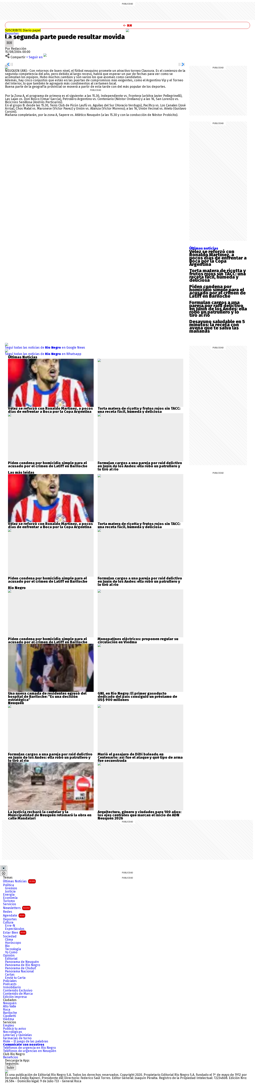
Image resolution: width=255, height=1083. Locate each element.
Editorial (11, 958)
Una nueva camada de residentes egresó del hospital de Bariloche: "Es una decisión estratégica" (47, 696)
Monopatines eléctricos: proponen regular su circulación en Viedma (138, 640)
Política (8, 885)
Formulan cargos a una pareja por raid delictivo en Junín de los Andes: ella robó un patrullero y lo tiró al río (218, 309)
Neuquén (10, 1003)
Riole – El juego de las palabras (25, 1041)
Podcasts (10, 984)
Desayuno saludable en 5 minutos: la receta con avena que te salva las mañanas (217, 326)
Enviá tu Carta (15, 977)
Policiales (10, 981)
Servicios (9, 904)
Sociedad (10, 936)
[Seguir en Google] (6, 67)
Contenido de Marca (18, 993)
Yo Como (11, 952)
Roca (6, 1009)
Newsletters (16, 908)
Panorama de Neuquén (22, 961)
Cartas (10, 974)
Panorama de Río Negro (22, 965)
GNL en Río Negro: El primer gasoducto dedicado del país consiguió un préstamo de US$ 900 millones (137, 696)
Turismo (9, 901)
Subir (10, 1067)
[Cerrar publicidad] (3, 868)
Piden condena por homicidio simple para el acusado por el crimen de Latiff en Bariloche (217, 291)
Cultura (8, 922)
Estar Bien (14, 932)
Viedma (8, 1019)
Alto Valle (9, 1006)
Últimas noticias (203, 248)
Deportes (12, 33)
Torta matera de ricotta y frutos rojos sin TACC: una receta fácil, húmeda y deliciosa (217, 275)
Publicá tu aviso (14, 1028)
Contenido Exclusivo (17, 990)
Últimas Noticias (19, 881)
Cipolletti (9, 1016)
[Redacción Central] (9, 40)
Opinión (9, 955)
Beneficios (10, 1057)
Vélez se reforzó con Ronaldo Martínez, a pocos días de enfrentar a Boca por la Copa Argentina (218, 258)
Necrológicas (12, 1031)
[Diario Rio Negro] (6, 1071)
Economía (10, 897)
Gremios (11, 888)
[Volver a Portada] (127, 25)
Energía (9, 894)
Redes (7, 911)
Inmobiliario (12, 987)
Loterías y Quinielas (17, 1035)
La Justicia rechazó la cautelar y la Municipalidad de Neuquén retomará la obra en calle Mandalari (49, 815)
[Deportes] (127, 30)
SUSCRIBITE (23, 30)
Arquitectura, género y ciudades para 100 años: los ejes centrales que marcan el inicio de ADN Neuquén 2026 (139, 815)
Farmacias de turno (17, 1038)
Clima (9, 939)
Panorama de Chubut (20, 968)
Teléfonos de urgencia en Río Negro (29, 1047)
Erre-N (10, 925)
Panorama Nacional (19, 971)
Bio (7, 946)
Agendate (13, 915)
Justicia (10, 891)
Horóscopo (13, 942)
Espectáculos (14, 928)
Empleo (8, 1025)
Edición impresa (15, 996)
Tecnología (13, 949)
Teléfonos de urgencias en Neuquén (29, 1051)
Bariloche (10, 1012)
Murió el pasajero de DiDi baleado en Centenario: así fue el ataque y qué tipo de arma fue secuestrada (140, 757)
